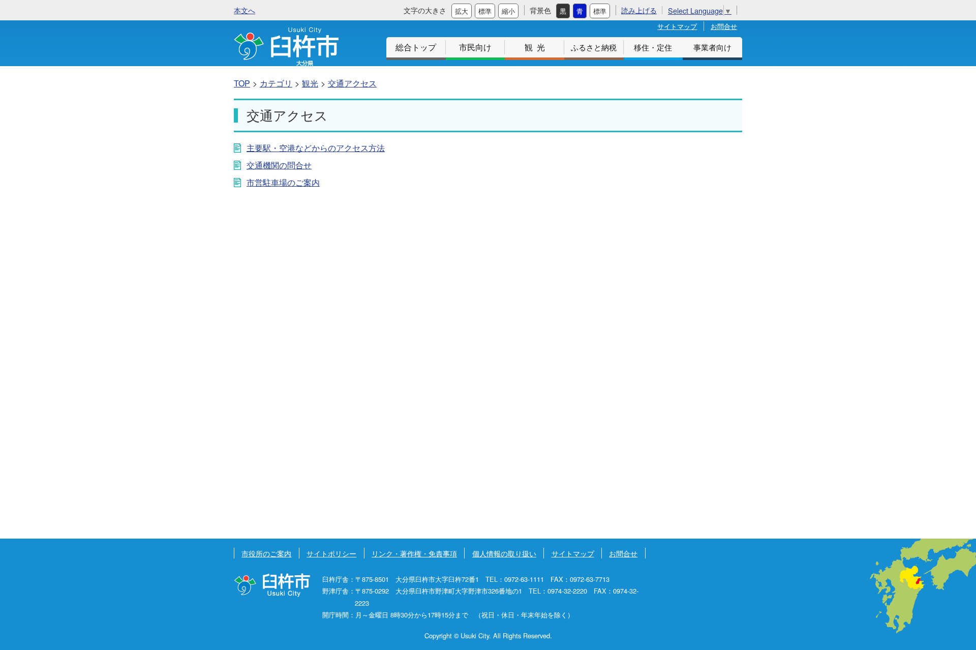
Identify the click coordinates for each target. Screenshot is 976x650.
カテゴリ (276, 83)
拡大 (461, 11)
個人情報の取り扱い (504, 553)
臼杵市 (286, 46)
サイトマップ (677, 26)
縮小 (508, 11)
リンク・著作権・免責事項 (414, 553)
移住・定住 (653, 47)
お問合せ (724, 26)
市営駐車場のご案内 (283, 182)
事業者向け (712, 47)
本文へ (244, 10)
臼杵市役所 (272, 585)
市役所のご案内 (266, 553)
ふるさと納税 (594, 47)
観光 (537, 47)
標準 (485, 11)
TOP (242, 83)
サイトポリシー (331, 553)
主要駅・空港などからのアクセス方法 (316, 148)
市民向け (475, 47)
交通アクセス (352, 83)
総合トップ (415, 47)
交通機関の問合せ (279, 165)
